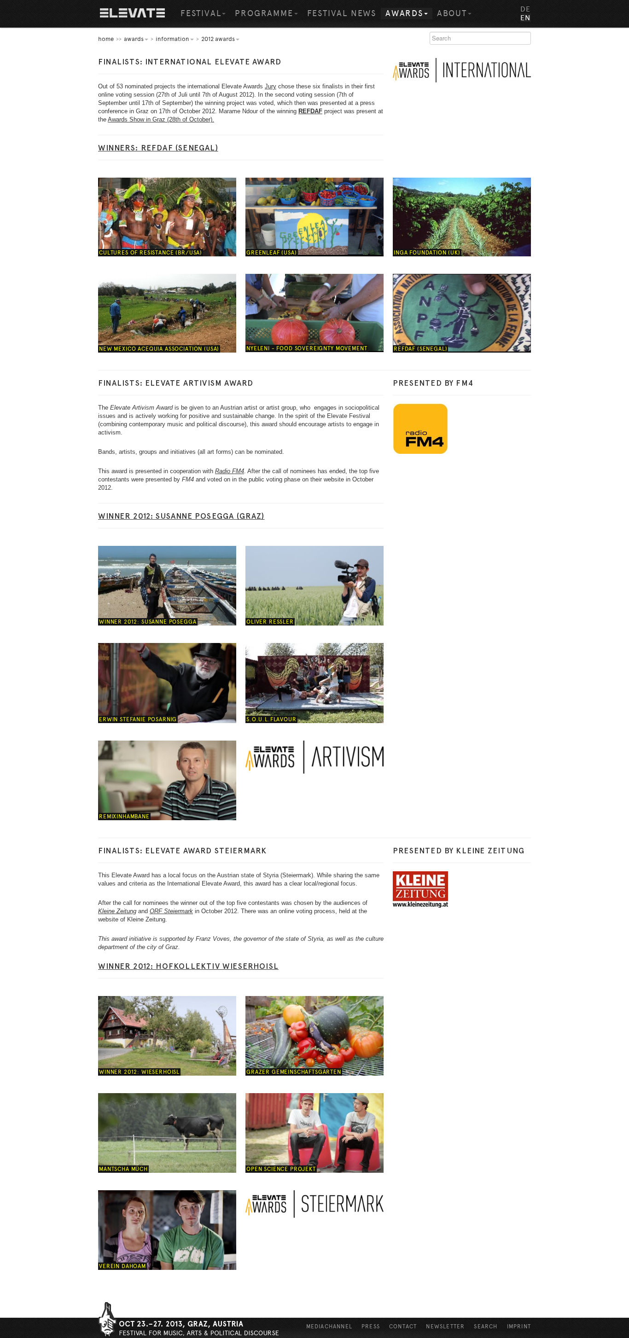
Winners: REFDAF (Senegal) (158, 147)
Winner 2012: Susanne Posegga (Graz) (181, 516)
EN (525, 17)
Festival (201, 13)
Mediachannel (329, 1326)
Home (132, 14)
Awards (404, 13)
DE (525, 9)
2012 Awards (218, 38)
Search (485, 1326)
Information (172, 38)
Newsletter (445, 1326)
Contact (403, 1326)
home (106, 38)
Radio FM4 (229, 471)
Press (370, 1326)
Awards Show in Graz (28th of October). (161, 119)
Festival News (341, 13)
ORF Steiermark (171, 911)
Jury (270, 86)
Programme (264, 13)
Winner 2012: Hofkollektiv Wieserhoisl (188, 966)
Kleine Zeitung (117, 911)
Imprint (519, 1326)
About (452, 13)
